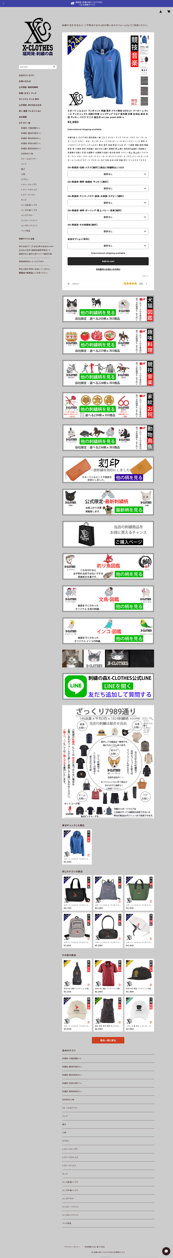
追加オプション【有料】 (78, 239)
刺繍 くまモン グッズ (28, 93)
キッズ (64, 1174)
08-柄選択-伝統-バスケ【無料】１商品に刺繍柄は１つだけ (96, 167)
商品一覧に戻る (108, 1040)
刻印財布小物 (68, 1099)
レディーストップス (70, 1149)
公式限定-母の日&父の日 (30, 105)
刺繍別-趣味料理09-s (72, 1067)
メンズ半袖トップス (70, 1190)
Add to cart (108, 261)
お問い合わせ (25, 81)
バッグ (64, 1116)
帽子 (64, 1124)
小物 (64, 1132)
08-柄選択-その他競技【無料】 (83, 224)
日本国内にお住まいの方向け (108, 269)
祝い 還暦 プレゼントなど (30, 111)
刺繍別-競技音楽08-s (72, 1075)
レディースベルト (69, 1165)
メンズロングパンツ (70, 1215)
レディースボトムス (70, 1157)
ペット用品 (66, 1223)
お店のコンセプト (26, 75)
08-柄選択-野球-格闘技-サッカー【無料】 (88, 181)
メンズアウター (68, 1198)
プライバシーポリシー (72, 1247)
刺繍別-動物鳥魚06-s (72, 1091)
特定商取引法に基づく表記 (95, 1247)
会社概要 (23, 117)
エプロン (66, 1141)
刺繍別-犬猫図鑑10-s (71, 1058)
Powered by (105, 1257)
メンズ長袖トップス (70, 1182)
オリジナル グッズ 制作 (29, 99)
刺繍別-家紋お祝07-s (72, 1083)
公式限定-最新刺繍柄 (28, 87)
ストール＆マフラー (70, 1108)
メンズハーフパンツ (70, 1207)
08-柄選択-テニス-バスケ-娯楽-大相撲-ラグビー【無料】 (96, 196)
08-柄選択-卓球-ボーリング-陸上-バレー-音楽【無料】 (95, 210)
